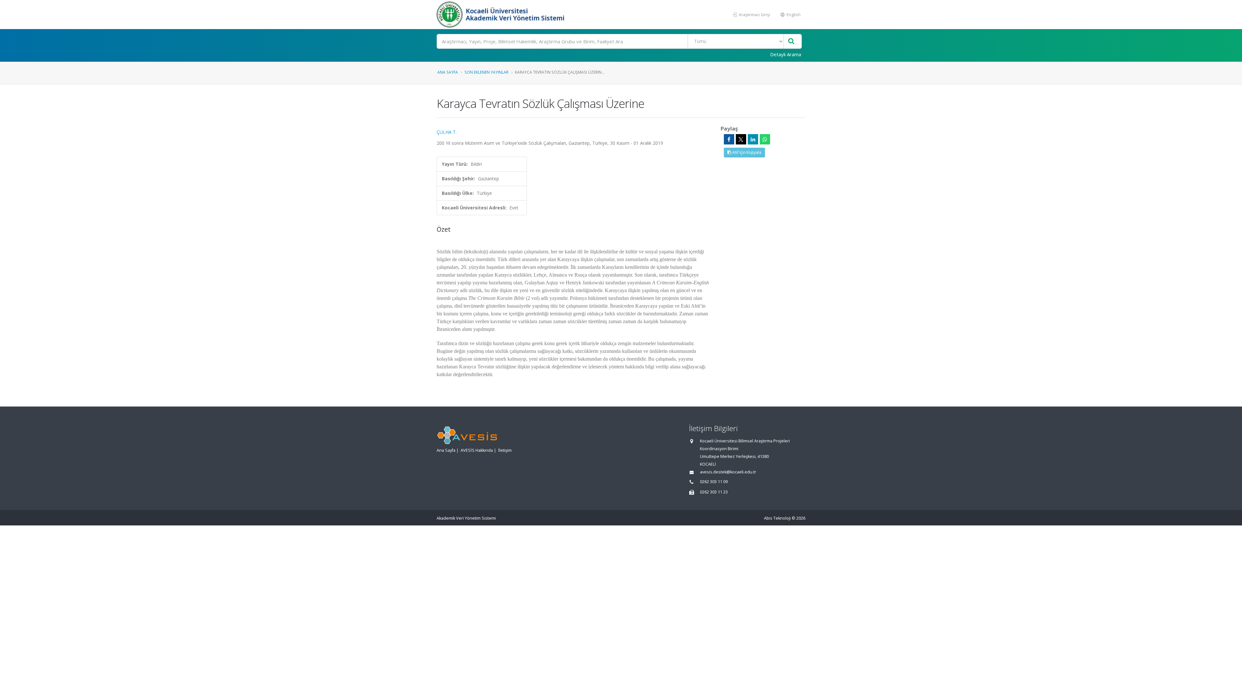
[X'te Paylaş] (741, 139)
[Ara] (791, 41)
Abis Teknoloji (777, 518)
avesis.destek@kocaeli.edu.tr (728, 472)
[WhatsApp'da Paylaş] (765, 139)
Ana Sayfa (447, 72)
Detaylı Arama (785, 54)
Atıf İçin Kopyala (746, 152)
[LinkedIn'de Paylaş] (753, 139)
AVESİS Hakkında (477, 450)
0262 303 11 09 (714, 481)
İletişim (505, 450)
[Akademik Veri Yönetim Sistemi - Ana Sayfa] (450, 14)
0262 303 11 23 (714, 492)
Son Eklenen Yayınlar (486, 72)
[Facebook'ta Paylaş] (729, 139)
